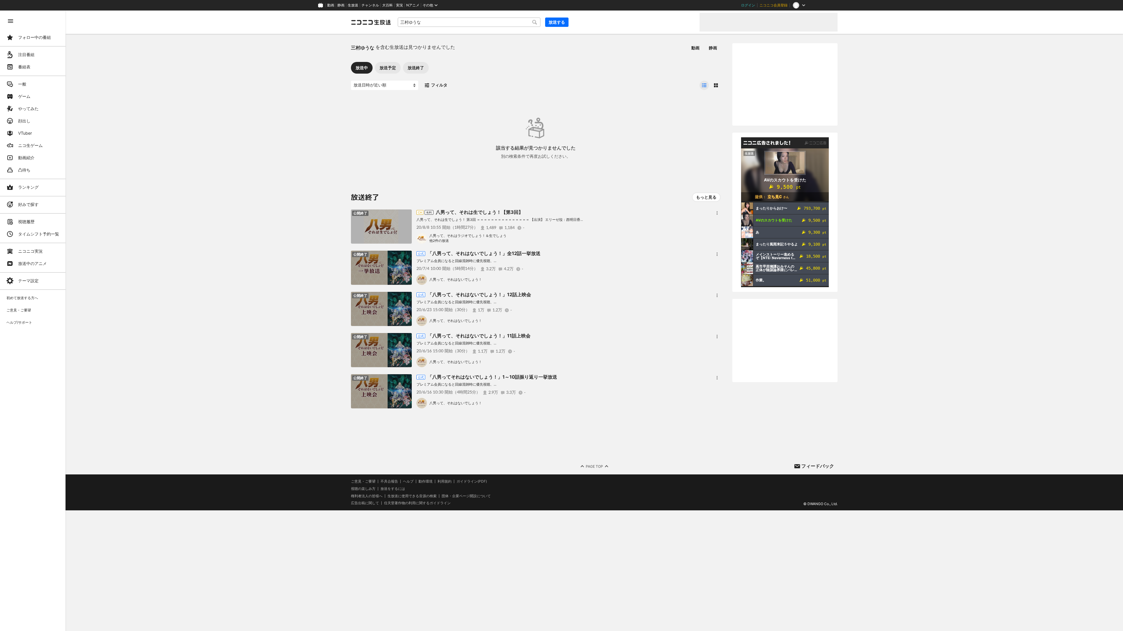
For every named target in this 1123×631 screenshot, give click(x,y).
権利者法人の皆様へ (367, 496)
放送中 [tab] (362, 67)
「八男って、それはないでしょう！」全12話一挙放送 (484, 253)
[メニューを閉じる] (10, 21)
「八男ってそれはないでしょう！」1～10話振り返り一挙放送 (492, 377)
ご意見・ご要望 (363, 481)
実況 (399, 5)
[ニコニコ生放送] (371, 22)
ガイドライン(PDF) (472, 481)
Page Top (594, 466)
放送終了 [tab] (416, 67)
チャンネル (370, 5)
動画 (330, 5)
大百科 (387, 5)
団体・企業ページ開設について (466, 496)
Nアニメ (412, 5)
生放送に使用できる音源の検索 (412, 496)
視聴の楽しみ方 (363, 488)
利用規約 (445, 481)
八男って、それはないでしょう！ (455, 279)
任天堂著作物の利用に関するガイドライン (417, 503)
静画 (341, 5)
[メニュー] (717, 212)
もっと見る (706, 197)
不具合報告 (389, 481)
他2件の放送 (439, 240)
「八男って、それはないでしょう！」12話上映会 (479, 294)
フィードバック (817, 466)
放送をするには (392, 488)
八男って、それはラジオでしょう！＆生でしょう (468, 235)
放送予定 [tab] (388, 67)
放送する (557, 22)
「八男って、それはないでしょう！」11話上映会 (479, 336)
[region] (33, 321)
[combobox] (469, 22)
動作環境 (425, 481)
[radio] (704, 85)
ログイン (748, 5)
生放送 (353, 5)
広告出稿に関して (365, 503)
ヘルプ (408, 481)
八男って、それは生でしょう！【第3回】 (479, 212)
